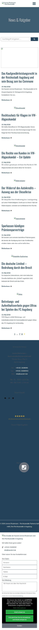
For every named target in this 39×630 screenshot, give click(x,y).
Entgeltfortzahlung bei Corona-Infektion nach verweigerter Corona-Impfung (20, 507)
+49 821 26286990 (22, 368)
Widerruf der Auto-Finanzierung (19, 490)
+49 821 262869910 (21, 371)
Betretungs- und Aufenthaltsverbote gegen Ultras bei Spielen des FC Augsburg (19, 305)
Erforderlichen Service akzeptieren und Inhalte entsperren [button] (19, 618)
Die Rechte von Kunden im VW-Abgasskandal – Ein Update (18, 155)
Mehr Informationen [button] (19, 608)
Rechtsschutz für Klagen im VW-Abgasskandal (19, 117)
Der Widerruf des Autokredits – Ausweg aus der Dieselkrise (19, 190)
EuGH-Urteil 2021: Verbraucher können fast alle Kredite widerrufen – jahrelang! (19, 497)
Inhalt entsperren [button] (19, 612)
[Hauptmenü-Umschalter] (34, 3)
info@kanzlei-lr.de (22, 374)
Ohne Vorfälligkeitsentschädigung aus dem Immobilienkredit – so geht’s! (19, 481)
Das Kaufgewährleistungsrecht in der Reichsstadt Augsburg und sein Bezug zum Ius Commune (19, 77)
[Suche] (34, 39)
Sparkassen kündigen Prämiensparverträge (13, 227)
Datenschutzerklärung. (18, 596)
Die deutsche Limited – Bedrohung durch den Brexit (17, 265)
